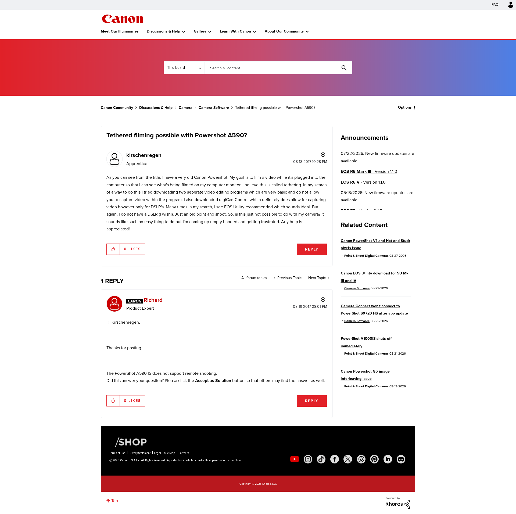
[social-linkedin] (388, 459)
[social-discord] (401, 459)
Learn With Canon (235, 31)
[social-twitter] (347, 459)
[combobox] (278, 67)
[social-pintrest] (374, 459)
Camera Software (214, 107)
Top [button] (114, 501)
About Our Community (284, 31)
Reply (311, 249)
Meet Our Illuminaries (120, 31)
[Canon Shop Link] (128, 441)
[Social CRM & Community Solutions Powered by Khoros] (398, 502)
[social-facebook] (334, 459)
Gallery (200, 31)
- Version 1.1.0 (369, 171)
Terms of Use (117, 453)
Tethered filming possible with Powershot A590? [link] (275, 107)
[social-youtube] (294, 459)
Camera (185, 107)
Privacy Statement (139, 453)
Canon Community (122, 18)
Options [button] (405, 107)
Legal (157, 453)
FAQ (495, 5)
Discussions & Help (163, 31)
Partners (183, 453)
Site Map (169, 453)
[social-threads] (361, 459)
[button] (113, 249)
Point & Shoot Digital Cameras (366, 255)
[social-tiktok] (321, 459)
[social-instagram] (308, 459)
